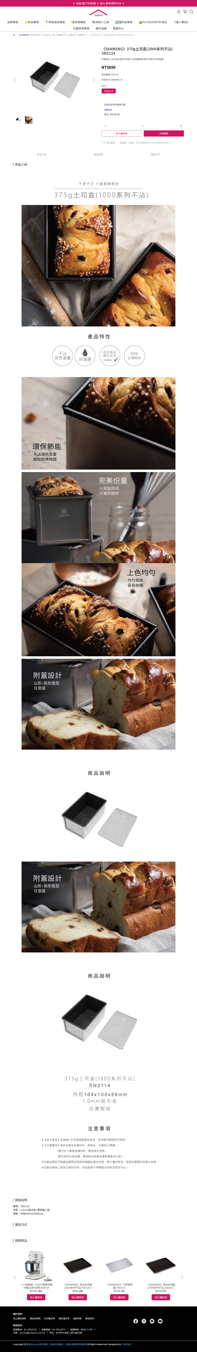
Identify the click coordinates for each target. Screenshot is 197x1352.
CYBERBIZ (126, 1344)
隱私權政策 (64, 1318)
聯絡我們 (89, 1318)
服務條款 (77, 1318)
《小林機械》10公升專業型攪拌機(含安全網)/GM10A (36, 1286)
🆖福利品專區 (124, 22)
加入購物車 (121, 133)
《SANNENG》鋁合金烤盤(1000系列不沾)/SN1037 (161, 1286)
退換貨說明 (35, 1318)
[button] (93, 80)
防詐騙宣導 (49, 1318)
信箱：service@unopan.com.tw (29, 1332)
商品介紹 (41, 154)
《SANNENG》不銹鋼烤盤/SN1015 (119, 1286)
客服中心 (118, 28)
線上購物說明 (19, 1318)
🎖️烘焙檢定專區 (55, 22)
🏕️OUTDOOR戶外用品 (153, 22)
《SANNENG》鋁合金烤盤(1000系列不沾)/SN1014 (77, 1286)
